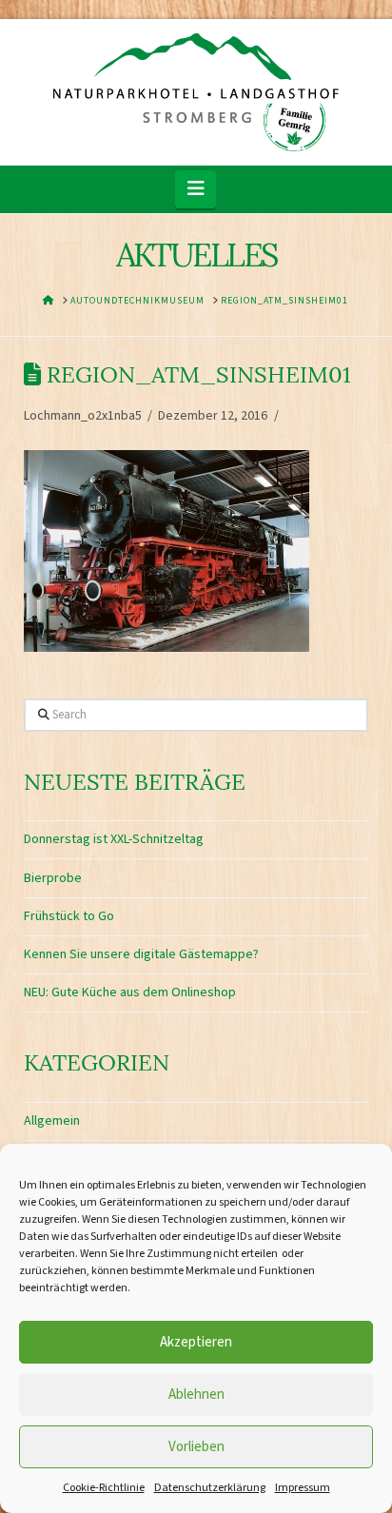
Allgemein (52, 1120)
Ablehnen (196, 1395)
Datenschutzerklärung (209, 1488)
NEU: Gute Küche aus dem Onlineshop (130, 992)
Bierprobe (53, 878)
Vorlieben (196, 1447)
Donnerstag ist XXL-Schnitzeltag (114, 839)
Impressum (302, 1488)
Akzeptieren (196, 1342)
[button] (195, 188)
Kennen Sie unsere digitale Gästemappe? (141, 954)
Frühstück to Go (69, 916)
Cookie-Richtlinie (104, 1488)
